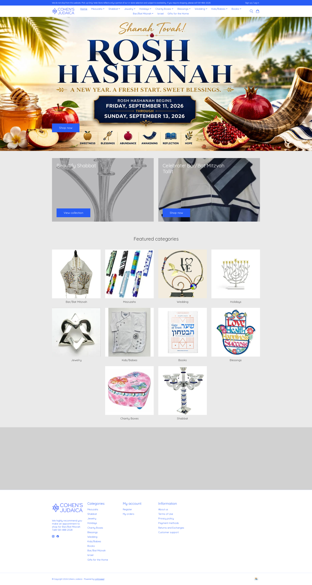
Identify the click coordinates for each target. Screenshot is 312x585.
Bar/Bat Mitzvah (76, 301)
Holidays (235, 301)
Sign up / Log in (252, 3)
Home (83, 8)
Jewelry (76, 360)
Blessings (236, 360)
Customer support (168, 532)
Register (127, 509)
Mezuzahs (129, 301)
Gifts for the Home (178, 13)
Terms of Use (165, 513)
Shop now (65, 127)
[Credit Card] (256, 579)
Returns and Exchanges (171, 527)
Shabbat (182, 418)
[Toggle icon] (251, 11)
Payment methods (168, 523)
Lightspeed (99, 579)
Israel (160, 13)
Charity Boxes (129, 418)
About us (163, 509)
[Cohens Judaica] (63, 11)
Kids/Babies (129, 360)
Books (182, 360)
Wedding (182, 301)
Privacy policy (166, 518)
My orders (128, 513)
